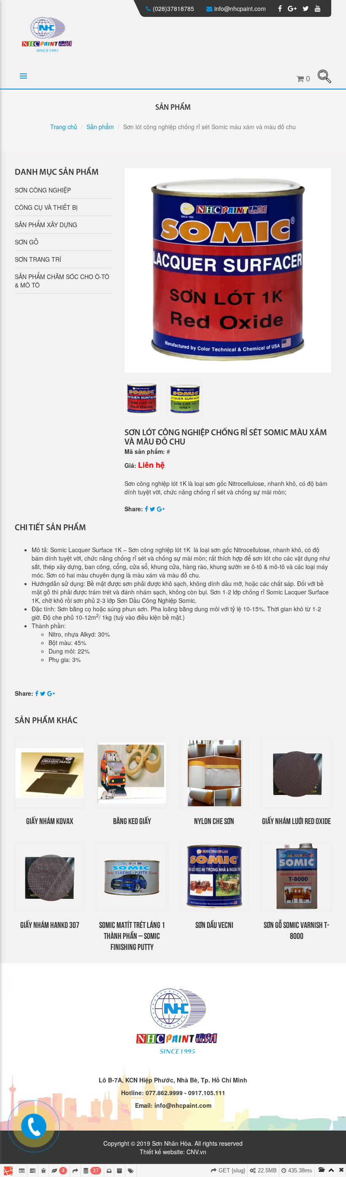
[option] (227, 270)
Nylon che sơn (214, 820)
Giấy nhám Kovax (49, 820)
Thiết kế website (161, 1151)
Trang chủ (63, 126)
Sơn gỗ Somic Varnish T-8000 (296, 930)
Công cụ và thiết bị (46, 207)
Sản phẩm (100, 126)
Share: (133, 508)
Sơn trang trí (38, 259)
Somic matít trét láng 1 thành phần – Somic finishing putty (132, 935)
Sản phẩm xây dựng (46, 224)
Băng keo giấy (132, 820)
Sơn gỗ (26, 242)
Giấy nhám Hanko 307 (49, 924)
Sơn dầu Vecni (214, 924)
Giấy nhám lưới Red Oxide (296, 820)
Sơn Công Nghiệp (43, 190)
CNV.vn (196, 1151)
